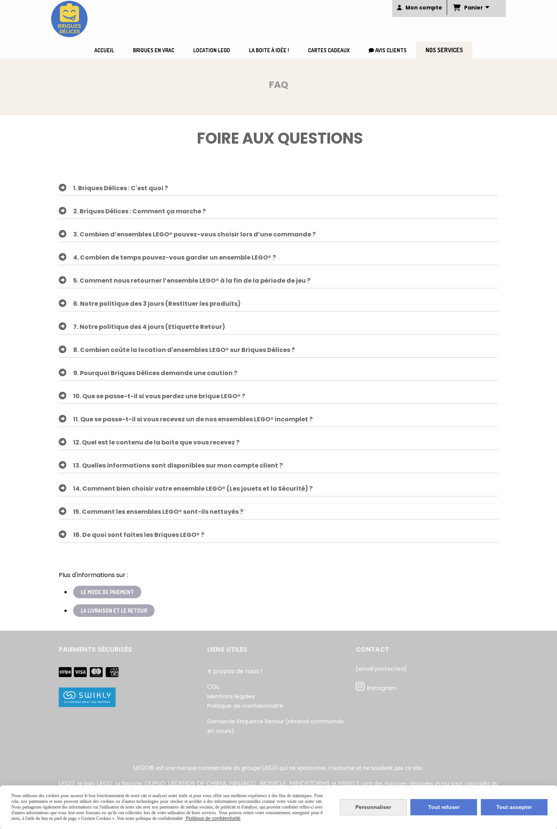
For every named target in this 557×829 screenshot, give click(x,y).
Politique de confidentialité (245, 706)
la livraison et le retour (114, 610)
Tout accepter (514, 807)
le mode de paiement (107, 592)
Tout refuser (444, 807)
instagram (381, 688)
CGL (213, 686)
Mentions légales (231, 696)
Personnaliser (373, 807)
